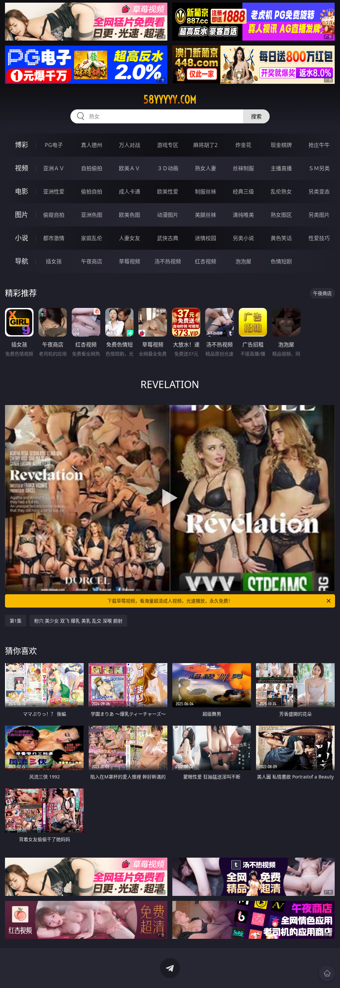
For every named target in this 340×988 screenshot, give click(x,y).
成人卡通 (129, 191)
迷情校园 (205, 238)
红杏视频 (205, 261)
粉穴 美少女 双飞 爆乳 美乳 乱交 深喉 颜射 (78, 621)
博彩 (21, 144)
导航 (21, 261)
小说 (21, 237)
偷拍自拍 (91, 191)
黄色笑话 (281, 238)
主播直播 (281, 168)
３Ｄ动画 (167, 168)
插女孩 (54, 261)
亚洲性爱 (53, 191)
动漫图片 (167, 214)
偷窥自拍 (53, 214)
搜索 (256, 116)
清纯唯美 (243, 214)
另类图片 (319, 214)
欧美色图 (129, 214)
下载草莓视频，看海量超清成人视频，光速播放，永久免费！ (170, 601)
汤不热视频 (167, 261)
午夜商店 (91, 261)
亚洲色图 (91, 214)
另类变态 (319, 191)
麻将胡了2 (205, 145)
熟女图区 (281, 214)
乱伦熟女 (281, 191)
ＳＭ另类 (319, 168)
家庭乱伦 (91, 238)
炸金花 (243, 145)
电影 (21, 191)
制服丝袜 (205, 191)
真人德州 (91, 145)
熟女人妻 (205, 168)
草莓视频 (129, 261)
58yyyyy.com (170, 99)
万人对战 (129, 145)
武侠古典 (167, 238)
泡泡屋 (243, 261)
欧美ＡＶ (129, 168)
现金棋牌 (281, 145)
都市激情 (53, 238)
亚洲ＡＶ (53, 168)
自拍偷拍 (91, 168)
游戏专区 (167, 145)
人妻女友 (129, 238)
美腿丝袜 (205, 214)
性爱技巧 (319, 238)
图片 (21, 214)
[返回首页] (327, 973)
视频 (21, 168)
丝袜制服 (243, 168)
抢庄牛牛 (319, 145)
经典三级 (243, 191)
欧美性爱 (167, 191)
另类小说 (243, 238)
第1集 (16, 621)
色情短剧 (281, 261)
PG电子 (54, 145)
